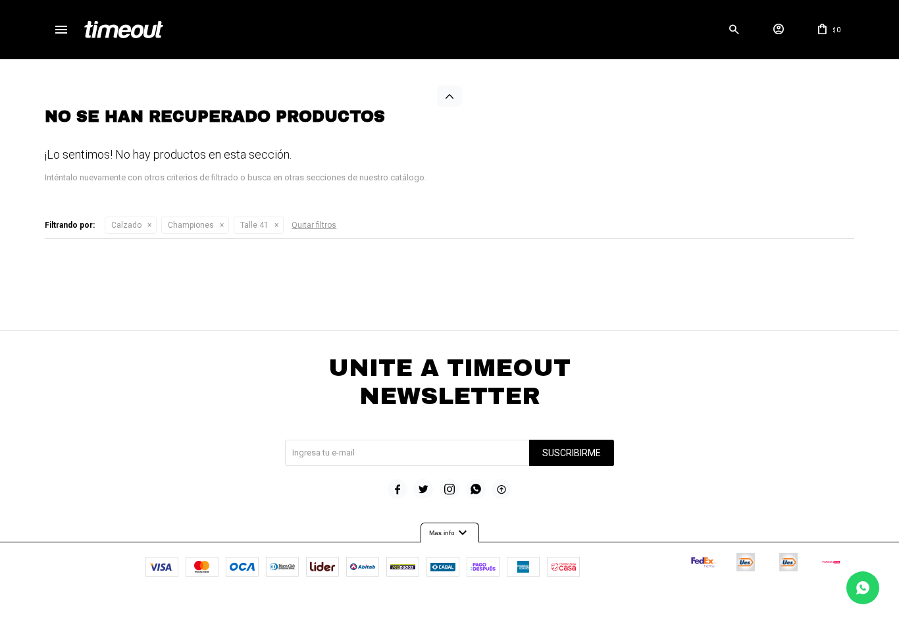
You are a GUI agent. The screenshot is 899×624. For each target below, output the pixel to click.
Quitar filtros (314, 225)
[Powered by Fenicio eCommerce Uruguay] (504, 607)
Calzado (126, 225)
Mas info (450, 533)
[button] (734, 29)
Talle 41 (254, 225)
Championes (191, 225)
